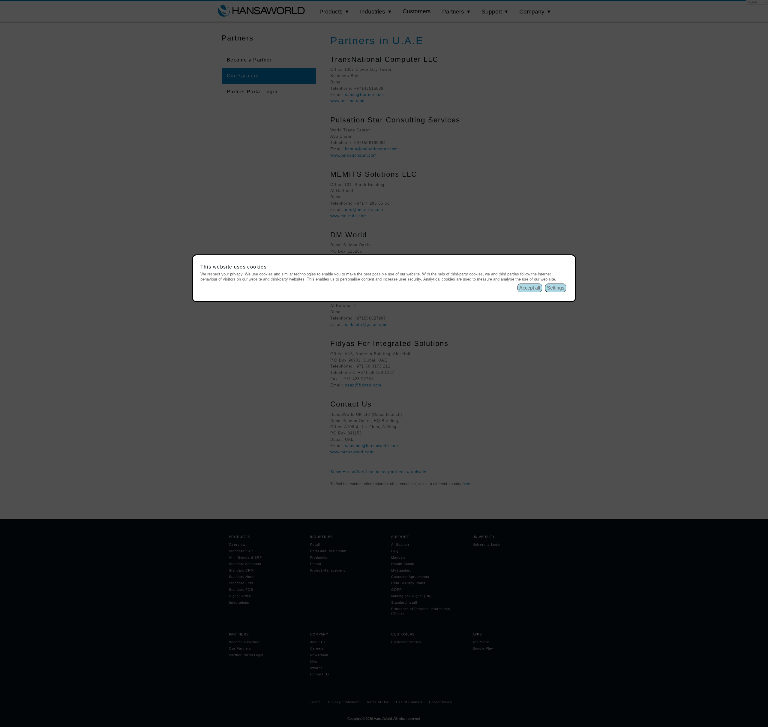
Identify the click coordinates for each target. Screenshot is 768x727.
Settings (555, 287)
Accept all (529, 287)
